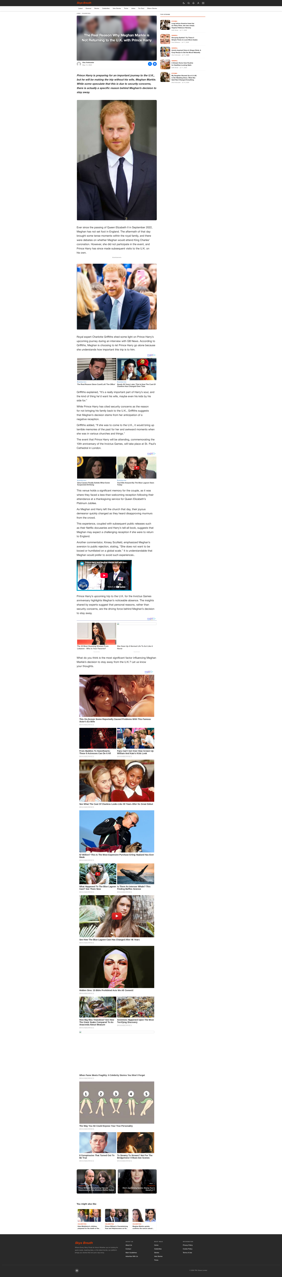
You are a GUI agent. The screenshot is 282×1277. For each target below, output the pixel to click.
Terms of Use (187, 1252)
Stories (96, 8)
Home (79, 13)
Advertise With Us (132, 1256)
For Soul (141, 8)
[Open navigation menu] (203, 3)
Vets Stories (117, 8)
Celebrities (106, 8)
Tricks (126, 8)
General (88, 8)
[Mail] (77, 1271)
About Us (129, 1245)
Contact (128, 1249)
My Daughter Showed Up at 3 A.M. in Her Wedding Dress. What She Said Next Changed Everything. (184, 78)
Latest (80, 8)
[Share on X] (150, 64)
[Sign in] (198, 3)
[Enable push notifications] (193, 3)
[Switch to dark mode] (184, 3)
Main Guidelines (131, 1252)
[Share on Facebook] (155, 64)
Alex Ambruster (88, 62)
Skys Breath (84, 3)
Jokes (133, 8)
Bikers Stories (152, 8)
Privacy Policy (188, 1245)
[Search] (188, 3)
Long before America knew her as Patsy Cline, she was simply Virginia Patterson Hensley (183, 26)
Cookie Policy (187, 1249)
